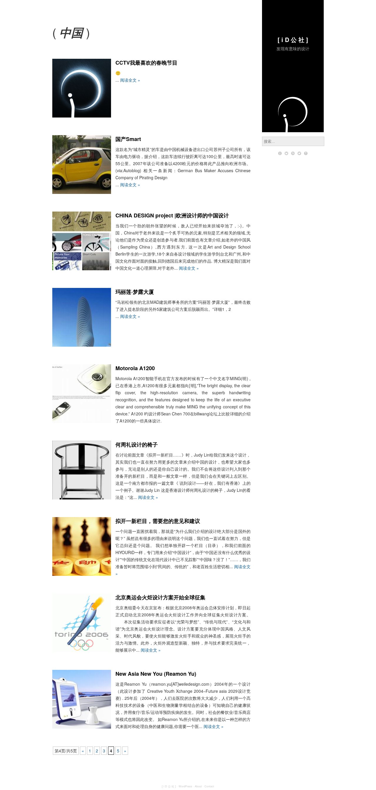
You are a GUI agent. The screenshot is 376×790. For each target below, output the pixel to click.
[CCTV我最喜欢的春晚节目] (81, 116)
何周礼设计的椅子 (136, 444)
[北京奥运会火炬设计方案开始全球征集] (81, 650)
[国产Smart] (81, 192)
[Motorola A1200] (81, 421)
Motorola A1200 (135, 368)
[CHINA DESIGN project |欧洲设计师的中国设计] (81, 268)
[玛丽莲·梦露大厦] (81, 345)
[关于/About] (280, 153)
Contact (209, 786)
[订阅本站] (293, 153)
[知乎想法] (306, 153)
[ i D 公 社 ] (293, 39)
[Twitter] (299, 153)
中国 (71, 32)
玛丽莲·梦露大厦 (134, 292)
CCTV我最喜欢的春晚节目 (146, 62)
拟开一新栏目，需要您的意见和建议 (157, 521)
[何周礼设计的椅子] (81, 498)
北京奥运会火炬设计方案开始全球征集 (160, 597)
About (198, 786)
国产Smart (128, 139)
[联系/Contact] (286, 153)
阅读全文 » (130, 80)
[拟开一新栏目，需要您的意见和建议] (81, 574)
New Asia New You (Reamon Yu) (155, 673)
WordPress (185, 786)
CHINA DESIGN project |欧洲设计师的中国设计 (172, 215)
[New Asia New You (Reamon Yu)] (81, 727)
